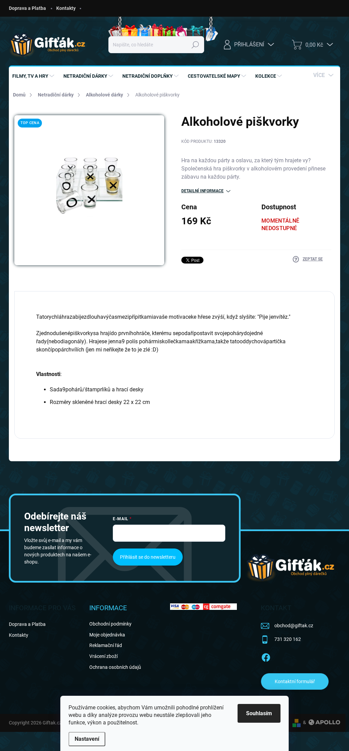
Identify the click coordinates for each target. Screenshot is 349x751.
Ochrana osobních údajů (115, 667)
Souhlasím (259, 713)
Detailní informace (202, 191)
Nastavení (87, 739)
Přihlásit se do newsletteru (148, 557)
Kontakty (66, 8)
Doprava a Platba (27, 8)
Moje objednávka (107, 634)
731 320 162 (287, 639)
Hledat (195, 44)
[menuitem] (34, 76)
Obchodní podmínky (110, 624)
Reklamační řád (105, 645)
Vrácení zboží (103, 656)
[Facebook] (266, 656)
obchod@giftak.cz (293, 625)
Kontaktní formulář (295, 681)
